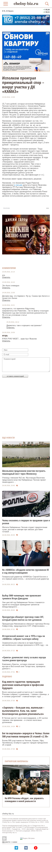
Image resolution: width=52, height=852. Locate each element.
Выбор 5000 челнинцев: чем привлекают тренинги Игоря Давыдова (21, 597)
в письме (18, 185)
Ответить (6, 277)
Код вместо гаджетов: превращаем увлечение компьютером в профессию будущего (23, 685)
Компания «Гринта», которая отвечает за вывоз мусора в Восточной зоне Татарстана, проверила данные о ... (23, 666)
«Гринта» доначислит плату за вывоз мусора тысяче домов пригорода (24, 659)
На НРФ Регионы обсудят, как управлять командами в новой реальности (24, 800)
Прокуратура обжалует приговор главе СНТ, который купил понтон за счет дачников (23, 618)
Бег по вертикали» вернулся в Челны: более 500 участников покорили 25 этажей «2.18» (25, 735)
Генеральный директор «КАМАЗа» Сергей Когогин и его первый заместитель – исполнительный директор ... (25, 579)
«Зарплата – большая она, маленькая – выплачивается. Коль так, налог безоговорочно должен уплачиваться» (23, 711)
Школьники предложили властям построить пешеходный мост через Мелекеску (23, 472)
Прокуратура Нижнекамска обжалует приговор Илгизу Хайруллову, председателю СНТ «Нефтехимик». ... (26, 625)
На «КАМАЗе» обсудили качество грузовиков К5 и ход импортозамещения (25, 571)
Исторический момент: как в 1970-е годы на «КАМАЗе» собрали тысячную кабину (23, 637)
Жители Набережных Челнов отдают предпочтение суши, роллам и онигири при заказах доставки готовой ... (24, 529)
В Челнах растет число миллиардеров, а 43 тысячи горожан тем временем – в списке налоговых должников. (25, 720)
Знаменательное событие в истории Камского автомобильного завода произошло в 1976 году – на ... (25, 645)
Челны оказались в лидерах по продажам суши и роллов (26, 522)
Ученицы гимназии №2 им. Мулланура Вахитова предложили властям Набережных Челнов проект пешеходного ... (24, 480)
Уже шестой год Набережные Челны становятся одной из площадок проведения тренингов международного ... (23, 604)
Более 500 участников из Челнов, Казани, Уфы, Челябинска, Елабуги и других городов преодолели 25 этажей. (25, 742)
